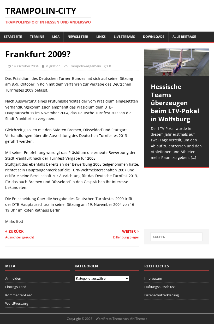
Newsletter (78, 36)
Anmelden (13, 278)
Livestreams (124, 36)
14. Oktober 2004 (25, 66)
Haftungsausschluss (159, 286)
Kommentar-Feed (19, 295)
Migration (53, 66)
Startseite (13, 36)
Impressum (153, 278)
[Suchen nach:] (176, 236)
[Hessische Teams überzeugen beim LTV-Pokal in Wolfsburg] (176, 62)
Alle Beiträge (184, 36)
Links (101, 36)
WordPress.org (16, 303)
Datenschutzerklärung (161, 295)
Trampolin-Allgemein (85, 66)
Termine (37, 36)
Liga (56, 36)
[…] (193, 157)
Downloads (153, 36)
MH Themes (138, 318)
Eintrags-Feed (15, 286)
